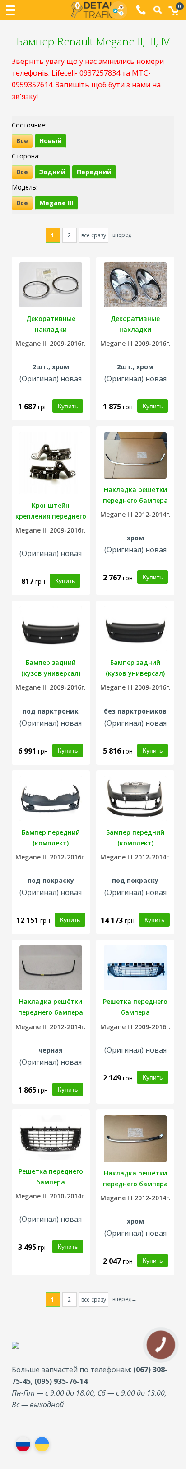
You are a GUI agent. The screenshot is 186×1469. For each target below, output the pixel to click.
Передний (94, 171)
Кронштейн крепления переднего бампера (50, 516)
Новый (50, 140)
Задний (52, 171)
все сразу (93, 235)
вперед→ (124, 235)
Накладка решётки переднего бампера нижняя (135, 500)
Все (22, 140)
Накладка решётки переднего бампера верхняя (135, 1184)
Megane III (56, 203)
